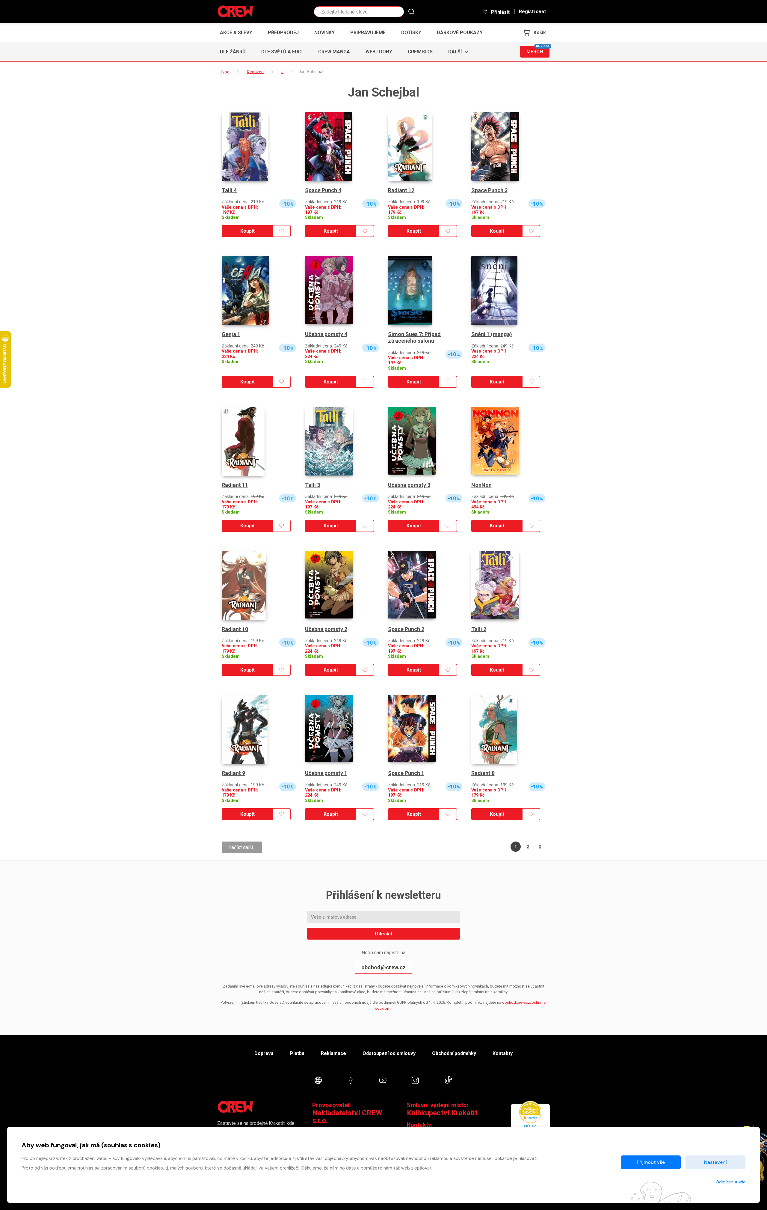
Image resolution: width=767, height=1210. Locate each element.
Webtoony (379, 52)
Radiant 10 (235, 629)
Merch (537, 50)
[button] (456, 51)
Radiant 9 (233, 773)
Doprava (264, 1053)
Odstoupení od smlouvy (389, 1053)
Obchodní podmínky (454, 1053)
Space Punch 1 (406, 773)
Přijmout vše (651, 1162)
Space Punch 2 (406, 629)
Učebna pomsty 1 (326, 773)
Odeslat (383, 934)
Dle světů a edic (282, 52)
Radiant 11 (235, 485)
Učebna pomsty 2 (326, 629)
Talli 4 (229, 190)
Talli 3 (312, 485)
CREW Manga (334, 52)
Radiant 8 (483, 773)
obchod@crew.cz (383, 967)
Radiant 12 (401, 190)
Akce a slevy (236, 32)
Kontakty (503, 1053)
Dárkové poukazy (460, 32)
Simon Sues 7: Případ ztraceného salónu (414, 337)
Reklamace (333, 1053)
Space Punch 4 (323, 190)
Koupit (247, 231)
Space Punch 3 (489, 190)
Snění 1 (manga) (491, 334)
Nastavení (715, 1162)
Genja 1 (231, 334)
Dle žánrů (233, 52)
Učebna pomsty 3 (409, 485)
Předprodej (283, 32)
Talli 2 (478, 629)
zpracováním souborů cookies (132, 1168)
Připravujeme (368, 32)
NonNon (481, 485)
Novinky (324, 32)
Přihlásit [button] (500, 12)
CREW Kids (420, 52)
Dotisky (411, 32)
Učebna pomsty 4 (326, 334)
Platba (297, 1053)
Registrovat (532, 11)
